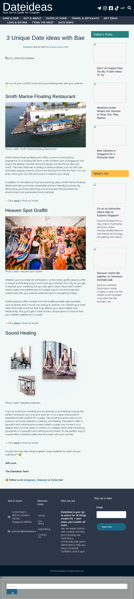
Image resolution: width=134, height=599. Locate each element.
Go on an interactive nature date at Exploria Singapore (109, 212)
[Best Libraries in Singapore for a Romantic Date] (110, 135)
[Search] (12, 591)
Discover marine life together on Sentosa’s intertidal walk (109, 276)
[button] (129, 8)
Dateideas (28, 7)
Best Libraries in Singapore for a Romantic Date (106, 154)
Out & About (51, 47)
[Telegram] (99, 8)
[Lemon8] (122, 8)
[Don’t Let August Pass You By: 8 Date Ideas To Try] (110, 52)
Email (100, 507)
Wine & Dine (63, 47)
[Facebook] (111, 8)
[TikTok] (117, 8)
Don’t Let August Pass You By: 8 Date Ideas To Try (110, 71)
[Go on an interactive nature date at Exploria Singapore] (110, 193)
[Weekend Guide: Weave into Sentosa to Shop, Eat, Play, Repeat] (110, 92)
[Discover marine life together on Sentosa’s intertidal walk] (110, 257)
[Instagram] (105, 8)
